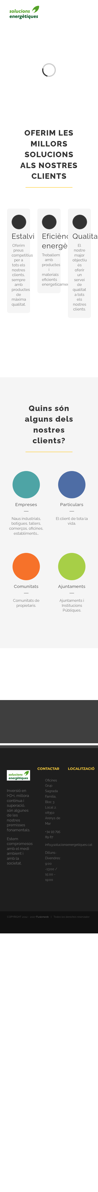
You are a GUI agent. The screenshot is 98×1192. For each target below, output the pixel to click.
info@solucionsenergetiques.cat (53, 845)
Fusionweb (42, 916)
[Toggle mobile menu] (89, 12)
